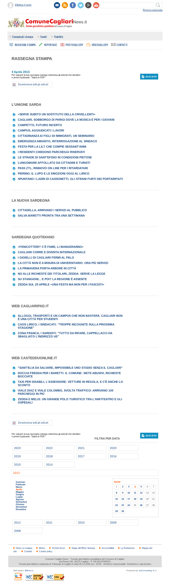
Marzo (19, 487)
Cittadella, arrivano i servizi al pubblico (52, 210)
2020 (113, 448)
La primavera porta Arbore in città (47, 268)
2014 (49, 464)
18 (135, 499)
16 (122, 499)
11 (135, 492)
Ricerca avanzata (153, 10)
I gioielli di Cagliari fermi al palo (46, 257)
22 (116, 505)
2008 (17, 530)
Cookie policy (45, 551)
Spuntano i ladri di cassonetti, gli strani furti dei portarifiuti (70, 179)
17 (129, 499)
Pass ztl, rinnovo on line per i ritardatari (53, 168)
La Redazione (128, 548)
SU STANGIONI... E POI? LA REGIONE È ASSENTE (52, 279)
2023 (17, 448)
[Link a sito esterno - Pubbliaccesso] (18, 576)
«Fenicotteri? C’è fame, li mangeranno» (51, 246)
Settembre (21, 502)
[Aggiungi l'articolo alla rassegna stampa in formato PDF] (14, 114)
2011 (49, 522)
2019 (17, 456)
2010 (81, 522)
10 (129, 492)
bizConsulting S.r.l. (148, 570)
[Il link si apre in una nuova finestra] (73, 5)
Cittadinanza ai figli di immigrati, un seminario (56, 135)
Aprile (19, 489)
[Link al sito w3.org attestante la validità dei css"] (55, 577)
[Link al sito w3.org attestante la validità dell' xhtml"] (34, 577)
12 (141, 492)
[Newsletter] (57, 5)
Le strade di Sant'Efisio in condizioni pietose (55, 157)
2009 (113, 522)
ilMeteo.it (29, 570)
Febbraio (21, 484)
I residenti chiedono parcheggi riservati (51, 152)
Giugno (20, 494)
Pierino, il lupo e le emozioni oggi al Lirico (53, 173)
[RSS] (65, 5)
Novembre (21, 507)
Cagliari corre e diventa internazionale (51, 252)
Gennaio (20, 482)
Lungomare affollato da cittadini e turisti (54, 162)
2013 (16, 473)
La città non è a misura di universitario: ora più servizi (63, 263)
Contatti (28, 551)
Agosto (20, 499)
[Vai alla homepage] (47, 22)
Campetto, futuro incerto (40, 125)
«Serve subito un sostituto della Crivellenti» (56, 114)
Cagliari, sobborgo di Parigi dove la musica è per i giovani (66, 119)
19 (141, 499)
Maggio (20, 492)
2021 (81, 448)
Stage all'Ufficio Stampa (83, 548)
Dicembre (21, 509)
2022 (49, 448)
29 (116, 511)
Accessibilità (108, 548)
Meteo (42, 548)
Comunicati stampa (22, 36)
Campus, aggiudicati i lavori (41, 130)
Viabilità (58, 36)
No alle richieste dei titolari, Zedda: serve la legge (61, 273)
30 (122, 511)
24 (129, 505)
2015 (17, 464)
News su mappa (24, 548)
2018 (49, 456)
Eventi (43, 36)
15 (116, 499)
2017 (81, 456)
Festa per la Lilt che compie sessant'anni (52, 146)
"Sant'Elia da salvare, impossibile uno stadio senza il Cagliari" (70, 367)
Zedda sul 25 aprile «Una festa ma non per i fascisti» (61, 284)
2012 (17, 522)
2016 (113, 456)
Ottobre (20, 504)
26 (141, 505)
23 (122, 505)
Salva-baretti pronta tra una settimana (51, 215)
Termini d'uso (58, 548)
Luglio (19, 497)
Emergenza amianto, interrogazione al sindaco (57, 141)
